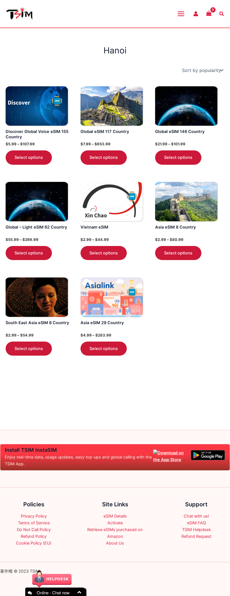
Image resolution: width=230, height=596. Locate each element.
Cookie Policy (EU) (33, 543)
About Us (115, 543)
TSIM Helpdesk (196, 529)
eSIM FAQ (196, 522)
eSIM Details (115, 516)
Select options (29, 157)
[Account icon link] (195, 13)
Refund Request (196, 536)
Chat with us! (196, 516)
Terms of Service (34, 522)
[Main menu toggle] (181, 14)
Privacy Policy (34, 516)
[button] (221, 13)
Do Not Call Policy (34, 529)
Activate (115, 522)
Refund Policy (34, 536)
